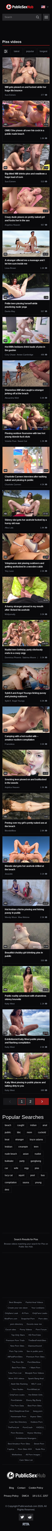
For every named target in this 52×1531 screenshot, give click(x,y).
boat (7, 1139)
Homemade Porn (18, 1416)
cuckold (42, 1132)
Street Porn (39, 1444)
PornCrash (27, 1427)
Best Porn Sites (19, 1367)
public (8, 1132)
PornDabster (16, 1400)
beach (8, 1125)
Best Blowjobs (15, 1302)
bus (43, 1175)
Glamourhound (35, 1346)
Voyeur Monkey (34, 1433)
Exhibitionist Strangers (26, 1438)
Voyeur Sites (35, 1416)
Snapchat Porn (28, 1318)
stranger (19, 1139)
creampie (23, 1146)
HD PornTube (34, 1335)
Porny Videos (26, 1329)
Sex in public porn (35, 1351)
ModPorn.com (10, 1318)
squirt (21, 1175)
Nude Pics (40, 1449)
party (22, 1161)
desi (7, 1189)
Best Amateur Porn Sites (19, 1444)
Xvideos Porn (36, 1422)
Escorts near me (34, 1324)
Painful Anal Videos (34, 1302)
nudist (38, 1154)
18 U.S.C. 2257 (40, 1496)
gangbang (36, 1161)
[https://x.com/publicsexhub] (22, 1517)
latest (16, 51)
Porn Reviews (17, 1433)
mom (29, 1132)
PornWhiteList (33, 1389)
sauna (26, 1182)
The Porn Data (17, 1405)
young (38, 1182)
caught (20, 1125)
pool (32, 1175)
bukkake (9, 1161)
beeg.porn (37, 1411)
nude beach (11, 1154)
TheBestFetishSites (37, 1340)
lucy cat (9, 1175)
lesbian (8, 1146)
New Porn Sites (17, 1346)
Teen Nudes (17, 1389)
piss (37, 1168)
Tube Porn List (14, 1373)
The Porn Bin (18, 1362)
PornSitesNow (33, 1362)
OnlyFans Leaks (39, 1313)
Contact (21, 1488)
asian (26, 1154)
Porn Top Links (16, 1351)
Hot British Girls (35, 1395)
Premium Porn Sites (35, 1357)
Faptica (10, 1449)
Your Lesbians (37, 1308)
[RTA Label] (26, 1524)
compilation (11, 1182)
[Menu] (46, 17)
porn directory (16, 1324)
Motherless (17, 1454)
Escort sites (10, 1329)
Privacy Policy (11, 1496)
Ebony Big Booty (33, 1400)
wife (16, 1168)
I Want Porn (35, 1367)
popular (30, 51)
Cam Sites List (26, 1460)
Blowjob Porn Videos (34, 1373)
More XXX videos (16, 1378)
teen (36, 1146)
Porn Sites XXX (25, 1449)
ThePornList (13, 1427)
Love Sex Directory (18, 1422)
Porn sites (43, 1318)
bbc (19, 1132)
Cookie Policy (36, 1488)
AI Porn (25, 1313)
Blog (11, 1488)
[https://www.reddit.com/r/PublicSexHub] (29, 1517)
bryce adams (36, 1139)
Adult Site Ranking (19, 1384)
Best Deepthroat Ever (19, 1411)
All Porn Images (33, 1454)
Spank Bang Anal (36, 1378)
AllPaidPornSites (15, 1357)
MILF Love (36, 1384)
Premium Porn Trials (15, 1340)
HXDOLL (40, 1427)
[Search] (38, 17)
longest (43, 51)
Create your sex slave (18, 1308)
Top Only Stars (18, 1335)
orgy (26, 1168)
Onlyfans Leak (11, 1313)
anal (45, 1125)
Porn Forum (41, 1329)
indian (33, 1125)
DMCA (25, 1496)
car (6, 1168)
